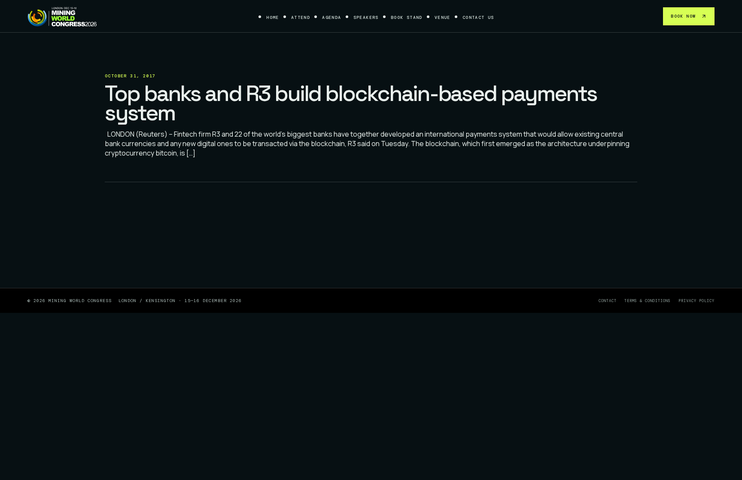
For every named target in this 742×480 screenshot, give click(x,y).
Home (272, 17)
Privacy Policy (696, 300)
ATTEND (300, 17)
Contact (608, 300)
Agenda (331, 17)
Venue (442, 17)
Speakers (366, 17)
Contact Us (478, 17)
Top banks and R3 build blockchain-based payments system (351, 103)
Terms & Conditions (647, 300)
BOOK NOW (683, 16)
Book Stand (407, 17)
